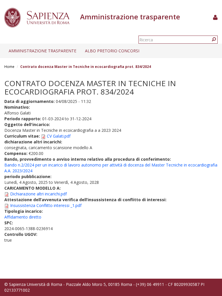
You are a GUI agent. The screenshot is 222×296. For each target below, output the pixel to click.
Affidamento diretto (22, 217)
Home (9, 66)
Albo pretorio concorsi (112, 50)
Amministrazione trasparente (42, 50)
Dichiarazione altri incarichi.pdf (38, 194)
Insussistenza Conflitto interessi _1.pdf (46, 205)
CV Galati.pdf (59, 136)
